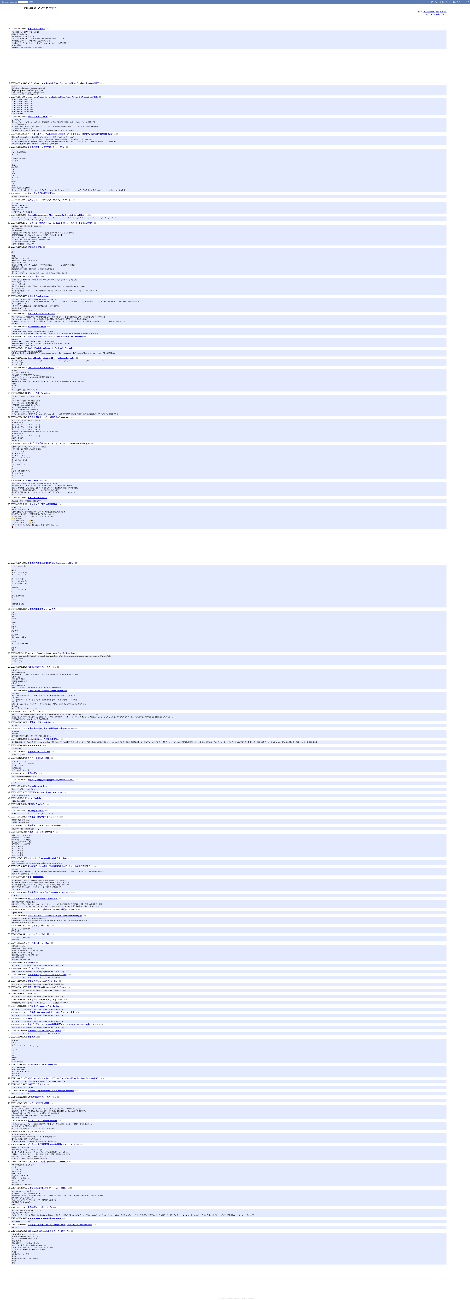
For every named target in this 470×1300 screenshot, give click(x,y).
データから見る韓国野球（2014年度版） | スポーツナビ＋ (53, 1144)
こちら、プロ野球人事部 (38, 758)
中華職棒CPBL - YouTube (39, 752)
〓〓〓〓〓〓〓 (34, 745)
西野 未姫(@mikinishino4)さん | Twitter (44, 1031)
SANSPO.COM (34, 247)
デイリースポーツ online (38, 393)
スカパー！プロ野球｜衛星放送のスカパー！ (47, 1161)
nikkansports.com (35, 480)
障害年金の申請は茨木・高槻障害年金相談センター (50, 728)
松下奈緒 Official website (39, 722)
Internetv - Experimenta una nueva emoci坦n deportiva (51, 1091)
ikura (30, 1018)
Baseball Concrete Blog (37, 786)
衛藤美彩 (31, 1037)
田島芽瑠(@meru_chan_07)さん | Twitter (45, 999)
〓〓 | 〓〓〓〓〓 (35, 877)
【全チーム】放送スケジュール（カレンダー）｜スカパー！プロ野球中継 (60, 223)
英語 (441, 12)
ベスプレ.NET (34, 711)
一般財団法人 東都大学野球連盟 (42, 504)
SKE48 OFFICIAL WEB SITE (41, 368)
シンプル (442, 2)
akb (445, 12)
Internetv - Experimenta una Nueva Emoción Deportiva (51, 653)
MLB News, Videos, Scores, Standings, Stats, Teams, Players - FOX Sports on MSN (62, 97)
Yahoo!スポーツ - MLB (37, 117)
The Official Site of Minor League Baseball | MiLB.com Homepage (55, 336)
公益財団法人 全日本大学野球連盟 (43, 899)
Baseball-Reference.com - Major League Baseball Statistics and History (57, 215)
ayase (30, 993)
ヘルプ (466, 2)
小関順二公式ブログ (36, 1084)
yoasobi (31, 962)
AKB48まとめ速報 (36, 811)
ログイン (460, 2)
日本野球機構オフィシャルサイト (42, 609)
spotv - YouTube (34, 798)
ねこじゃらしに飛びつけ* (39, 925)
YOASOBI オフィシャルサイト (41, 1097)
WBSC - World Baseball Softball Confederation (47, 691)
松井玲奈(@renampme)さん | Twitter (43, 1006)
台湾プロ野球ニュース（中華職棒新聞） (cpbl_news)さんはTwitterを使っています (63, 1024)
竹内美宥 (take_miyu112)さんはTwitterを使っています (51, 1012)
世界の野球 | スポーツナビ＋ (40, 1207)
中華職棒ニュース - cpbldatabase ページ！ (46, 825)
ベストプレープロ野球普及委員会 (42, 1121)
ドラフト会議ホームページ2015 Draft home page (49, 417)
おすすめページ (441, 14)
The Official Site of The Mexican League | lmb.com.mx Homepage (55, 916)
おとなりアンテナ (429, 14)
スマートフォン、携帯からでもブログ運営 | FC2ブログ (52, 909)
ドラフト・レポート (36, 29)
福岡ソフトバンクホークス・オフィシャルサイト (49, 200)
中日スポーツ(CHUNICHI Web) (41, 314)
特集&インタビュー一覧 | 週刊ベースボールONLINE (51, 780)
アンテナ (434, 2)
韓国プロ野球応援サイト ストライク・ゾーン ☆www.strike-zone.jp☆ (58, 443)
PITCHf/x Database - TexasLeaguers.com (45, 792)
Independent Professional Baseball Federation (47, 858)
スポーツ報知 (33, 276)
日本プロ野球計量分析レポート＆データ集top (48, 1188)
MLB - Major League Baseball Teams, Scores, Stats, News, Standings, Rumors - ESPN (64, 83)
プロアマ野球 (33, 968)
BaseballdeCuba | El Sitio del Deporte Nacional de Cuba (51, 358)
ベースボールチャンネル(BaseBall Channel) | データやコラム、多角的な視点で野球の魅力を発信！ (71, 134)
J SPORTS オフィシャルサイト (41, 667)
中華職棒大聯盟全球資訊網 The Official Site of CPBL (50, 563)
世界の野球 (32, 773)
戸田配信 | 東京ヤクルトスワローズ (43, 817)
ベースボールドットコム (38, 943)
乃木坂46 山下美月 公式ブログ (41, 832)
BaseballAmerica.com (37, 327)
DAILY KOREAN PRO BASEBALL (43, 739)
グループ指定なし (429, 12)
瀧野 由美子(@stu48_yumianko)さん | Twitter (47, 987)
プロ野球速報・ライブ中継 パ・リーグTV (46, 147)
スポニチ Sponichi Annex (38, 296)
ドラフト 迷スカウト (37, 498)
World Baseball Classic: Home (40, 1064)
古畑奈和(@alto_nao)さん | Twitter (42, 981)
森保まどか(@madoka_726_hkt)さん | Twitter (47, 975)
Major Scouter (34, 1131)
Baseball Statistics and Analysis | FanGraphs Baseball (50, 348)
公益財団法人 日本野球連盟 (40, 193)
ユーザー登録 (451, 2)
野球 (437, 12)
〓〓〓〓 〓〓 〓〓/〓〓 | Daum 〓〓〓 (45, 1218)
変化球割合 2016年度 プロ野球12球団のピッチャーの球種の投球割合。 (60, 866)
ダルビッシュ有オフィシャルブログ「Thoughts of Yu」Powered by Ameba (60, 1225)
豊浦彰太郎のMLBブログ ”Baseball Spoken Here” (49, 892)
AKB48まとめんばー (37, 804)
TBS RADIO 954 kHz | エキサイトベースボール (48, 1231)
